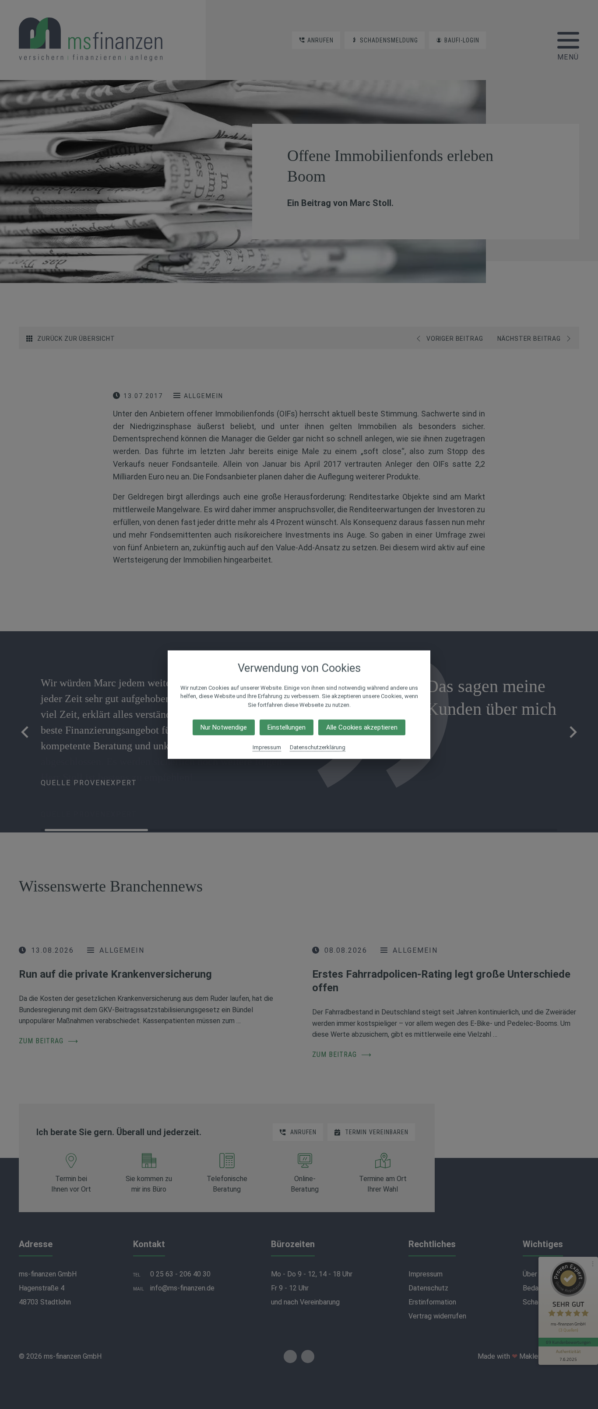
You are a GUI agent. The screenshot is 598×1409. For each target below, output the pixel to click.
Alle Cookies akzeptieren (361, 727)
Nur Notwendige (224, 727)
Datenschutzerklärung (317, 747)
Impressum (267, 747)
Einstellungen (286, 727)
